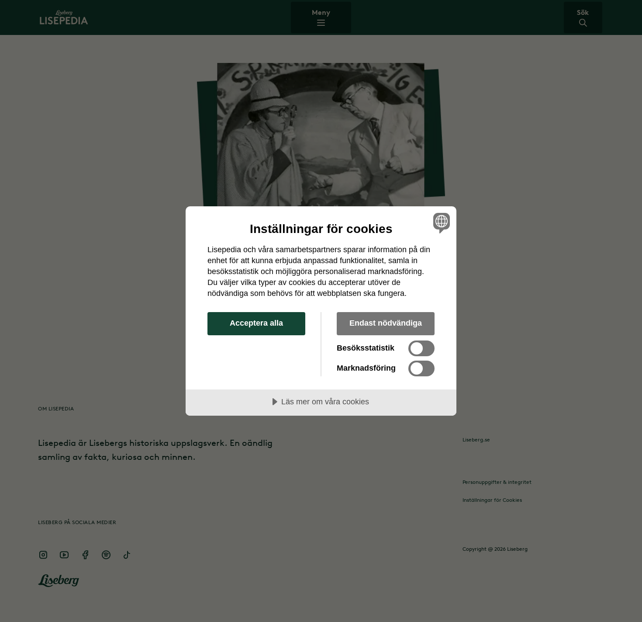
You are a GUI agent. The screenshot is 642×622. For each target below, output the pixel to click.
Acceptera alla (256, 323)
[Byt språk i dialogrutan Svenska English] (440, 222)
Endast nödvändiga (385, 323)
